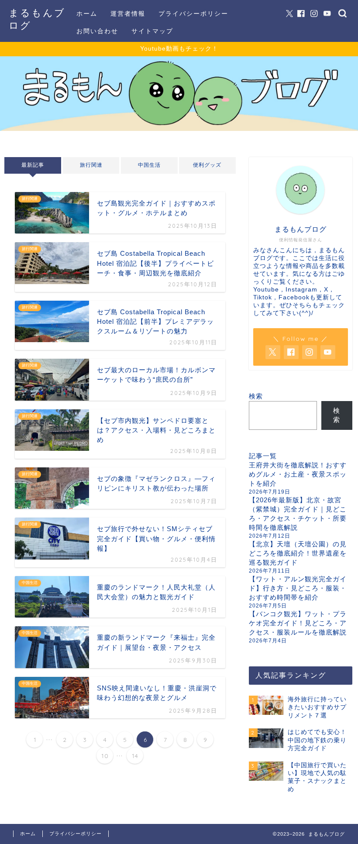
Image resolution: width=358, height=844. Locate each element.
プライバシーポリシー (193, 13)
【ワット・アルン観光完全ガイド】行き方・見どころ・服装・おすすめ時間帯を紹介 (298, 588)
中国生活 (149, 165)
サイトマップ (152, 31)
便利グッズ (207, 165)
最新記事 (32, 165)
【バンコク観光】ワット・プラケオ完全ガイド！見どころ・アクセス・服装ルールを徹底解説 (298, 623)
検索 (256, 396)
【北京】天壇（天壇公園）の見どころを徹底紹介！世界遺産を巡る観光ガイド (298, 553)
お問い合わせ (97, 31)
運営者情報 (127, 13)
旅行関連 (90, 165)
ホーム (86, 13)
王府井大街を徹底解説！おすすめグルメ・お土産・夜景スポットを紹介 (298, 474)
